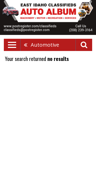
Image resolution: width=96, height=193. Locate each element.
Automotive (45, 44)
